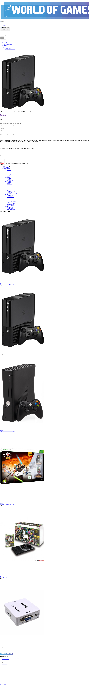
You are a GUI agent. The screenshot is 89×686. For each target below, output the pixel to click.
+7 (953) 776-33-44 (5, 659)
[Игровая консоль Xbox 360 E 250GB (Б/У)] (22, 352)
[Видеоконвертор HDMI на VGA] (22, 645)
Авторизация (4, 25)
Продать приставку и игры (7, 44)
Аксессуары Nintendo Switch (12, 201)
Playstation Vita (7, 177)
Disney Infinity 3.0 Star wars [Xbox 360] (7, 504)
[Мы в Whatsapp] (0, 21)
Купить (1, 283)
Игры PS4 (8, 171)
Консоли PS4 (9, 170)
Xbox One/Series (7, 190)
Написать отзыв (3, 115)
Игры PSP (8, 183)
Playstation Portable (8, 181)
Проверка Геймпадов (6, 42)
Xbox (3, 189)
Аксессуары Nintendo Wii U (11, 205)
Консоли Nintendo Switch (11, 199)
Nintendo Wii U (7, 202)
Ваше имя (2, 158)
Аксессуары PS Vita (10, 180)
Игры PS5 (8, 187)
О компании (4, 45)
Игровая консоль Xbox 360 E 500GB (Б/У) (9, 51)
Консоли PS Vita (9, 178)
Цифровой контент (5, 167)
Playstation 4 (7, 169)
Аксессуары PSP (9, 184)
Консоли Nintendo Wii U (11, 203)
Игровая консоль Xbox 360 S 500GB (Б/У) (7, 431)
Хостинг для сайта (2, 684)
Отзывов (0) (4, 132)
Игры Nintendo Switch (10, 200)
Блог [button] (3, 47)
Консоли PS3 (9, 174)
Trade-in (3, 40)
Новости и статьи (8, 48)
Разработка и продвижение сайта (9, 684)
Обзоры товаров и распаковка (10, 49)
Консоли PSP (9, 182)
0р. (6, 29)
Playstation (4, 168)
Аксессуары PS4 (9, 172)
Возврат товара (5, 671)
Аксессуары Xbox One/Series (12, 193)
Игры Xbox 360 (9, 196)
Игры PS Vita (9, 179)
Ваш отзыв (2, 162)
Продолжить (3, 164)
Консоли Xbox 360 (10, 195)
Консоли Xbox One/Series (11, 191)
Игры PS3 (8, 175)
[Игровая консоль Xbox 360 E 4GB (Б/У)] (22, 279)
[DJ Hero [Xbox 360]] (22, 572)
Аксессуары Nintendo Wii (11, 209)
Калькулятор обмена (6, 43)
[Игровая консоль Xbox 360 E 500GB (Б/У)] (22, 109)
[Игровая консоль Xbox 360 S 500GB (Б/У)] (22, 425)
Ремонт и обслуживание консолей (8, 41)
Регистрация (4, 24)
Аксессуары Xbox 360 (10, 197)
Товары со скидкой (5, 166)
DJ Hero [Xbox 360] (3, 577)
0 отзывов (2, 114)
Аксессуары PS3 (9, 176)
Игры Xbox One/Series (10, 192)
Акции (3, 676)
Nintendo (4, 198)
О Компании (4, 664)
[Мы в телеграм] (2, 21)
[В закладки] (2, 354)
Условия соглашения (6, 666)
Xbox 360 (6, 194)
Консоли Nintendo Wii (10, 207)
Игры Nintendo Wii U (10, 204)
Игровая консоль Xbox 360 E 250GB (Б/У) (7, 357)
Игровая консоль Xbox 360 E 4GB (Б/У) (7, 284)
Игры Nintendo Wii (10, 208)
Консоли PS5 (9, 186)
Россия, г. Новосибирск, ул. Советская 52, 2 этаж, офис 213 (12, 658)
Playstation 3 (7, 173)
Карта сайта (4, 672)
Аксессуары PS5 (9, 188)
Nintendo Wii (7, 206)
